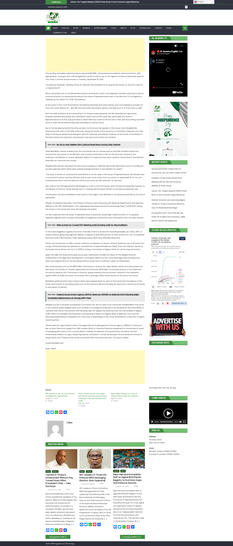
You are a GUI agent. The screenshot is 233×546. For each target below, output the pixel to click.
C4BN (102, 484)
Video (73, 32)
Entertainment (100, 28)
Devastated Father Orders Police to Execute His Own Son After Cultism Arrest (169, 171)
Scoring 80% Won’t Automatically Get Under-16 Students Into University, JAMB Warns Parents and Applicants (168, 217)
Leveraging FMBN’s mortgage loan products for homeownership (133, 537)
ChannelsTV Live (60, 32)
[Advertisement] (95, 55)
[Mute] (180, 422)
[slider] (166, 421)
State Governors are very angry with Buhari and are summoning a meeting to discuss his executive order (92, 397)
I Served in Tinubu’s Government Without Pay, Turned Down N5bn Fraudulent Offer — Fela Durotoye (59, 480)
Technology (145, 28)
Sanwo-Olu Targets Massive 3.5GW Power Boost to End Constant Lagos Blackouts (169, 193)
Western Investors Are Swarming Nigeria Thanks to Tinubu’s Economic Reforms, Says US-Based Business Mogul (117, 2)
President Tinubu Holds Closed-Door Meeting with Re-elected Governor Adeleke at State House (167, 182)
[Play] (152, 422)
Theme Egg (69, 543)
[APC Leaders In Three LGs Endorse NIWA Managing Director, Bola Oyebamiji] (95, 459)
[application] (168, 413)
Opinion (158, 28)
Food (113, 28)
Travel (169, 28)
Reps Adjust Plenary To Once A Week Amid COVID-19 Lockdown (124, 394)
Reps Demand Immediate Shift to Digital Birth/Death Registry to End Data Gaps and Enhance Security (127, 478)
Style (132, 28)
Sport (76, 28)
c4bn (69, 422)
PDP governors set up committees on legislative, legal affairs (60, 394)
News (55, 28)
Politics (65, 28)
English (200, 2)
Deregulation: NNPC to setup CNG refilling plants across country (59, 537)
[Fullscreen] (184, 422)
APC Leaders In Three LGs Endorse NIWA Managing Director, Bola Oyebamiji (93, 477)
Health (123, 28)
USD (164, 388)
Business (86, 28)
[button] (168, 413)
